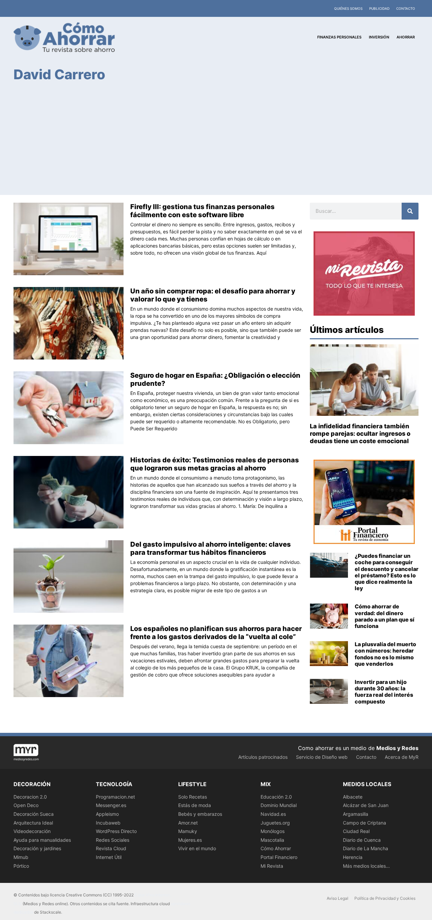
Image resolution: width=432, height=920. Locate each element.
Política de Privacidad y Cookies (384, 898)
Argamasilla (355, 814)
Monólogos (273, 831)
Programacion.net (115, 797)
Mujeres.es (190, 840)
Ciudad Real (356, 831)
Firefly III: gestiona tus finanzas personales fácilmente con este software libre (202, 211)
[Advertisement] (216, 138)
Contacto (405, 8)
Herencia (352, 857)
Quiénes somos (348, 8)
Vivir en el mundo (197, 848)
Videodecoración (32, 831)
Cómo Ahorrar (276, 848)
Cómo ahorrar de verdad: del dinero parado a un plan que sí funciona (384, 616)
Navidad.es (273, 814)
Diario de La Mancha (365, 848)
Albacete (352, 797)
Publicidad (379, 8)
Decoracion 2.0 (30, 797)
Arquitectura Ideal (33, 823)
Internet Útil (109, 857)
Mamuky (187, 831)
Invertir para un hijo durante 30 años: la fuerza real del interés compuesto (384, 692)
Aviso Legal (337, 898)
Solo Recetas (192, 797)
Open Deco (26, 805)
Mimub (21, 857)
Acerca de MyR (401, 757)
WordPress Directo (116, 831)
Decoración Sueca (34, 814)
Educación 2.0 (276, 797)
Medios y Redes (397, 748)
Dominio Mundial (279, 805)
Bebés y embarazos (200, 814)
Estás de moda (194, 805)
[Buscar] (410, 211)
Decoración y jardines (37, 848)
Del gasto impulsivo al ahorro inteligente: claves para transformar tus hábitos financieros (210, 548)
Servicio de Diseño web (322, 757)
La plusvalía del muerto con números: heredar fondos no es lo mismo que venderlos (385, 654)
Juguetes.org (275, 823)
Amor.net (188, 823)
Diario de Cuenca (362, 840)
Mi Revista (272, 866)
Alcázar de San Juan (365, 805)
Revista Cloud (111, 848)
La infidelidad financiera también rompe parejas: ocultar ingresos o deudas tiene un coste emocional (360, 433)
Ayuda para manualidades (42, 840)
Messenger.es (111, 805)
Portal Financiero (279, 857)
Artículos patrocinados (263, 757)
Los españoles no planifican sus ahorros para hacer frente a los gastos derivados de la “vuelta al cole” (216, 633)
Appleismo (107, 814)
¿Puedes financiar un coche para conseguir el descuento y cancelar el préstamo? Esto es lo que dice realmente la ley (386, 572)
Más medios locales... (366, 866)
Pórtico (21, 866)
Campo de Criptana (364, 823)
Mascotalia (272, 840)
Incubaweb (108, 823)
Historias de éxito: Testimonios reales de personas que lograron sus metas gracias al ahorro (214, 464)
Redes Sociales (112, 840)
